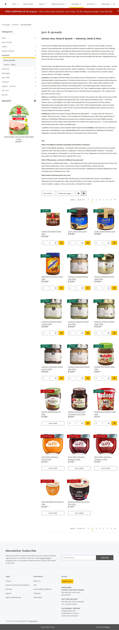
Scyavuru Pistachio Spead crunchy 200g (51, 322)
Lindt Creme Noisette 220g (104, 231)
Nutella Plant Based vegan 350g (104, 368)
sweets (4, 47)
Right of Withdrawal (13, 597)
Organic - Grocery (9, 86)
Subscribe (105, 557)
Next (30, 127)
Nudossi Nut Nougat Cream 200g (105, 413)
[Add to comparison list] (54, 211)
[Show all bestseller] (35, 101)
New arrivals (7, 42)
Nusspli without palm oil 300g (51, 413)
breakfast (5, 55)
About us (36, 581)
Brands (4, 95)
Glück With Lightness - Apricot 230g (50, 458)
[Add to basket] (61, 243)
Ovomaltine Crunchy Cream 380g (52, 277)
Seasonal (5, 82)
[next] (115, 200)
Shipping (36, 593)
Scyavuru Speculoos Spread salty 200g (78, 368)
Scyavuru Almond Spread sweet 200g (104, 277)
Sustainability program (42, 589)
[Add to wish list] (60, 211)
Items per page (65, 193)
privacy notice (45, 558)
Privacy (8, 581)
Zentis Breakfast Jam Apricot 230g (52, 503)
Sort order (47, 193)
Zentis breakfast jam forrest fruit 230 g (79, 503)
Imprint (8, 593)
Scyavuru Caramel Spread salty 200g (78, 277)
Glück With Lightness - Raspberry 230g (76, 458)
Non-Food (5, 77)
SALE (4, 38)
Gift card (5, 90)
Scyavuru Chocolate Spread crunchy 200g (52, 368)
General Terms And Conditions (18, 585)
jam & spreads (9, 60)
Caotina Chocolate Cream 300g (51, 232)
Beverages (6, 73)
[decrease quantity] (43, 243)
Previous (8, 127)
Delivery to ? (67, 581)
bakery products (8, 51)
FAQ (35, 585)
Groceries (5, 69)
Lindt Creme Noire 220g (77, 231)
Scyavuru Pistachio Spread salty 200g (78, 322)
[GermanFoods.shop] (5, 4)
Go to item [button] (53, 423)
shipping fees (33, 621)
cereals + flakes (10, 64)
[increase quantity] (55, 243)
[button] (112, 4)
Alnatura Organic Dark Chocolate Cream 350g (76, 413)
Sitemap (9, 589)
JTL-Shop (107, 627)
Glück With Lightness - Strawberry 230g (103, 458)
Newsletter (37, 597)
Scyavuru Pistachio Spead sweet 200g (104, 322)
